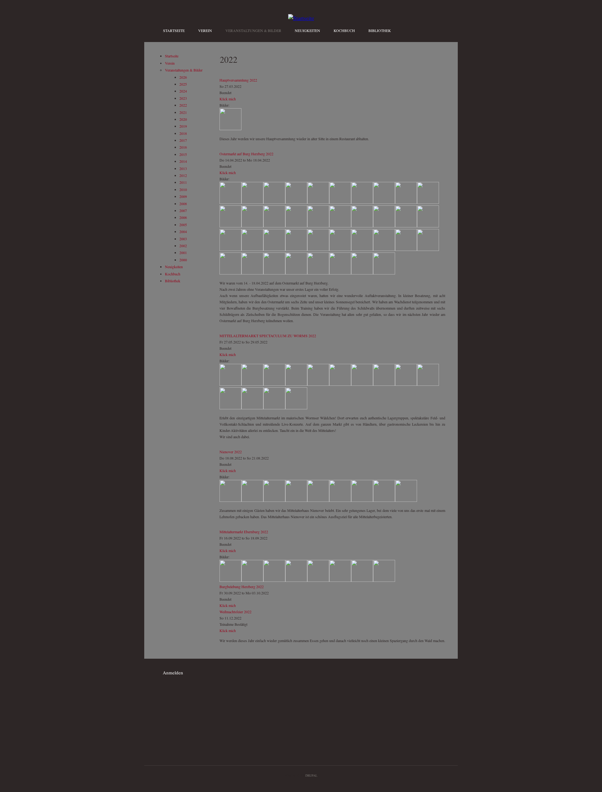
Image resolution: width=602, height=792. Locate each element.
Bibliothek (379, 30)
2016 (183, 147)
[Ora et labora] (384, 500)
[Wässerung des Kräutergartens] (252, 500)
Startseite (174, 30)
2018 (183, 133)
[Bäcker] (362, 500)
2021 (183, 112)
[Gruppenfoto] (252, 384)
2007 (183, 210)
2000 (183, 259)
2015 (183, 154)
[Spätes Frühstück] (274, 225)
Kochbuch (344, 30)
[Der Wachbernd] (384, 384)
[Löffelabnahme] (406, 500)
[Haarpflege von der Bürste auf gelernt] (362, 384)
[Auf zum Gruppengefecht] (428, 384)
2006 (183, 217)
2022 (183, 105)
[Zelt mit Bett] (230, 225)
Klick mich (227, 98)
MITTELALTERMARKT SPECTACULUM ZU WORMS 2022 (267, 335)
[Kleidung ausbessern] (362, 225)
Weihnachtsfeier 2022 (235, 611)
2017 (183, 140)
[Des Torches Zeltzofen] (384, 225)
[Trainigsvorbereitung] (274, 272)
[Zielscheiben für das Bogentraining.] (384, 272)
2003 (183, 238)
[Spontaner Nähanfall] (318, 225)
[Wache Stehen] (296, 272)
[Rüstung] (252, 225)
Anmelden (173, 672)
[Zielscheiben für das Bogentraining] (362, 272)
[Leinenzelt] (318, 202)
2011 (183, 182)
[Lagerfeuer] (230, 249)
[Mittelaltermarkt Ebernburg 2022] (230, 580)
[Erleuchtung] (274, 249)
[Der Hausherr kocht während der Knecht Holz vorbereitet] (274, 500)
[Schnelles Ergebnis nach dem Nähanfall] (340, 225)
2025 (183, 84)
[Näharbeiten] (318, 384)
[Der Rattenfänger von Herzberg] (340, 249)
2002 (183, 245)
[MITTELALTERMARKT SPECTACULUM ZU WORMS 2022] (230, 384)
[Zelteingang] (340, 202)
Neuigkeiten (307, 30)
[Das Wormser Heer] (230, 407)
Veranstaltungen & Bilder (253, 30)
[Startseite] (301, 18)
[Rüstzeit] (252, 272)
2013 (183, 168)
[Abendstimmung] (428, 225)
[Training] (340, 272)
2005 (183, 224)
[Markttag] (296, 249)
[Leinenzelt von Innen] (362, 202)
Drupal (311, 775)
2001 (183, 252)
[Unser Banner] (230, 202)
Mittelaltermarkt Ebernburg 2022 (243, 531)
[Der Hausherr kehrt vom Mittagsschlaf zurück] (318, 500)
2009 (183, 196)
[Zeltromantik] (296, 384)
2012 (183, 175)
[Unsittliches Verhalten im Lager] (252, 249)
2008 (183, 203)
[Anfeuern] (230, 500)
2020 (183, 119)
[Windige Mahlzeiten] (406, 225)
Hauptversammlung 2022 (238, 79)
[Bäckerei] (296, 500)
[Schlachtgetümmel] (252, 407)
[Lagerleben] (428, 202)
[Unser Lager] (274, 202)
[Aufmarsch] (318, 272)
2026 (183, 77)
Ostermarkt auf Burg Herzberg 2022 (246, 153)
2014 (183, 161)
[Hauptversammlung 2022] (230, 128)
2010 (183, 189)
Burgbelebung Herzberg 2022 (241, 586)
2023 (183, 98)
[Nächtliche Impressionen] (296, 225)
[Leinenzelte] (296, 202)
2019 (183, 126)
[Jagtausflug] (362, 249)
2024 (183, 90)
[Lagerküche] (252, 202)
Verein (205, 30)
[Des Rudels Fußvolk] (406, 384)
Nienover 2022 (230, 451)
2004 (183, 231)
